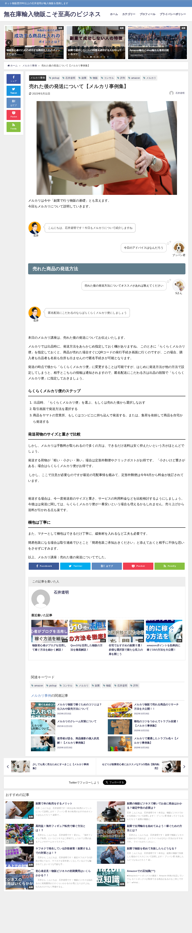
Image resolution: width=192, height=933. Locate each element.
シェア (13, 81)
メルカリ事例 (37, 78)
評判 (122, 78)
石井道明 (70, 78)
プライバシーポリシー (173, 14)
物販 (95, 78)
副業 (84, 78)
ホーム (114, 14)
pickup (55, 78)
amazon (135, 78)
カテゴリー (128, 14)
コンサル (109, 78)
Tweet (13, 93)
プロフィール (147, 14)
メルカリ (151, 78)
